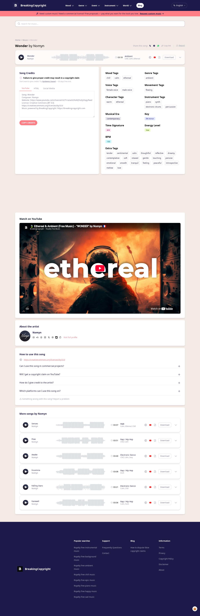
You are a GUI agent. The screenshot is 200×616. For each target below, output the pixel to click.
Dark (122, 473)
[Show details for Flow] (175, 440)
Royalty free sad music (84, 597)
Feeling (146, 163)
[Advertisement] (100, 193)
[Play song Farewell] (25, 502)
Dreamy (171, 153)
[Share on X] (150, 46)
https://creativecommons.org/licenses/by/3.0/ (44, 359)
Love (119, 168)
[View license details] (150, 57)
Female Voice (112, 90)
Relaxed (135, 158)
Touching (157, 158)
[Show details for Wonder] (180, 57)
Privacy (162, 553)
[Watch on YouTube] (155, 57)
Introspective (172, 163)
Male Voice (127, 90)
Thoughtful (146, 153)
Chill (126, 58)
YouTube (25, 88)
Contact (105, 553)
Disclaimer (163, 564)
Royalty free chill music (84, 574)
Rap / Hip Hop (126, 439)
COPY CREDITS (28, 122)
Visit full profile (70, 337)
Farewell (35, 501)
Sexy (131, 457)
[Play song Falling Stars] (25, 487)
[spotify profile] (53, 337)
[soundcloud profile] (37, 337)
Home (17, 40)
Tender (110, 153)
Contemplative (113, 158)
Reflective (159, 153)
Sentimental (122, 153)
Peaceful (157, 163)
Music (25, 40)
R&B (122, 424)
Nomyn (30, 58)
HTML (36, 88)
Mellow (110, 168)
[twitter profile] (49, 337)
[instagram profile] (45, 337)
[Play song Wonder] (21, 57)
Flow (34, 439)
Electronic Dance (128, 455)
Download (169, 57)
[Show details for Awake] (175, 456)
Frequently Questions (112, 547)
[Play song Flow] (25, 440)
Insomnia (36, 470)
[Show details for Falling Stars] (175, 487)
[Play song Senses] (25, 425)
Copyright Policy (166, 558)
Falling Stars (37, 485)
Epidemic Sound (49, 81)
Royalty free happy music (85, 591)
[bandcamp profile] (56, 337)
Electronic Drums (153, 106)
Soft (125, 158)
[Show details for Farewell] (175, 502)
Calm (131, 58)
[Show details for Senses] (175, 425)
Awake (34, 454)
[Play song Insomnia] (25, 471)
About (161, 570)
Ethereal (137, 58)
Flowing (149, 90)
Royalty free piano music (85, 585)
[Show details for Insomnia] (175, 471)
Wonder (30, 56)
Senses (35, 423)
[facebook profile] (41, 337)
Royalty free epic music (84, 580)
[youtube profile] (34, 337)
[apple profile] (60, 337)
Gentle (146, 158)
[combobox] (100, 23)
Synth (157, 102)
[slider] (81, 57)
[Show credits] (159, 57)
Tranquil (135, 163)
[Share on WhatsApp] (158, 46)
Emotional (111, 163)
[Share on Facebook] (154, 46)
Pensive (169, 158)
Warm (109, 102)
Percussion (171, 106)
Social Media (49, 88)
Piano (148, 102)
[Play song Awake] (25, 456)
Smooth (123, 163)
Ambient (129, 56)
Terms (161, 547)
